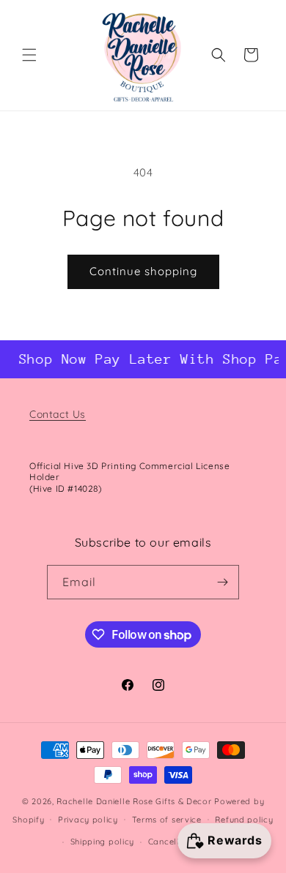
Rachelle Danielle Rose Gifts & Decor (133, 801)
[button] (29, 55)
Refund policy (244, 819)
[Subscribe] (222, 582)
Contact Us (57, 414)
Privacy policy (88, 819)
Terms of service (167, 819)
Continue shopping (143, 271)
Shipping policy (102, 841)
